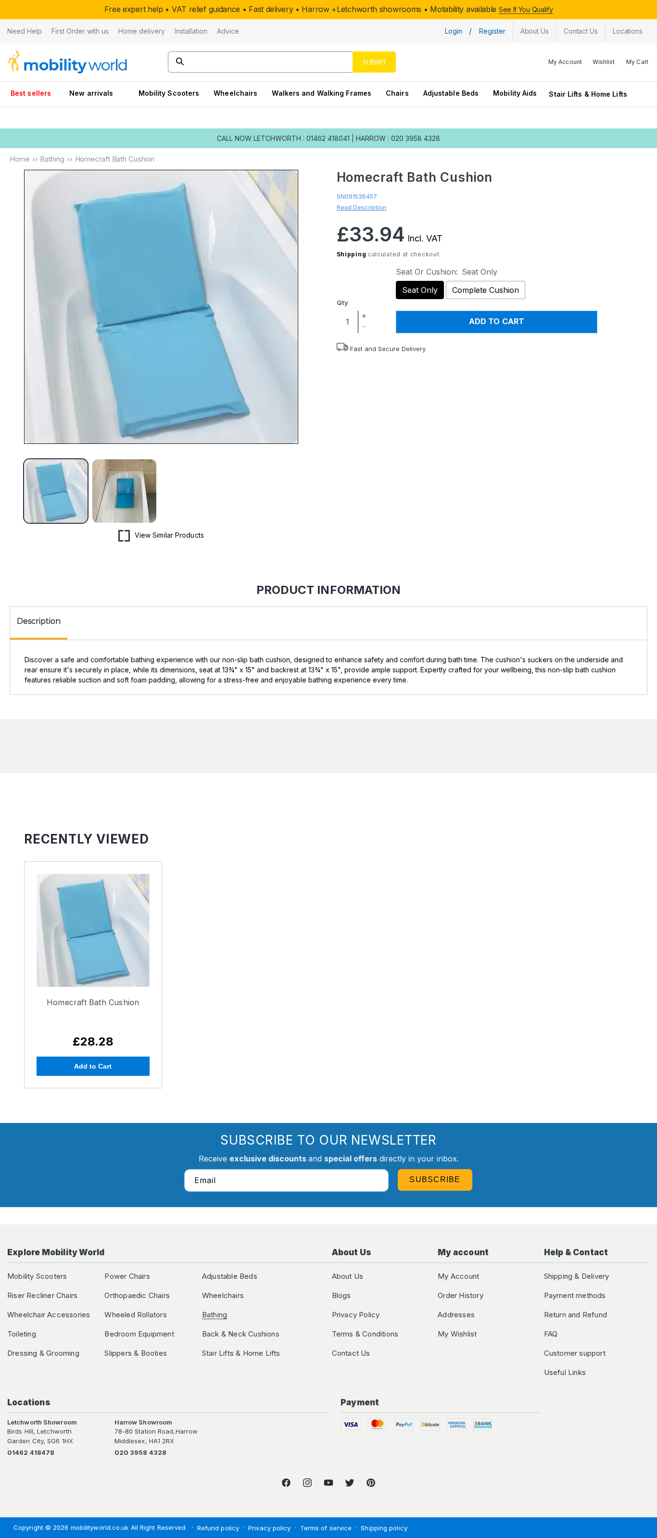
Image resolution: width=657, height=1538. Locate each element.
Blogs (341, 1295)
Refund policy (218, 1528)
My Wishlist (457, 1333)
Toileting (21, 1333)
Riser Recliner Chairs (42, 1295)
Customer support (575, 1353)
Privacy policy (269, 1528)
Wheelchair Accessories (48, 1314)
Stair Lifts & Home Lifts (588, 94)
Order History (460, 1295)
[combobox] (281, 62)
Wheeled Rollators (135, 1314)
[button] (24, 31)
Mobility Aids (515, 93)
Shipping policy (384, 1528)
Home (20, 159)
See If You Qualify (526, 9)
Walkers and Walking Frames (321, 93)
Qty (342, 302)
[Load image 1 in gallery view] (56, 491)
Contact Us (351, 1353)
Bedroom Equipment (139, 1333)
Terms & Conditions (365, 1333)
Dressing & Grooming (43, 1353)
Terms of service (326, 1528)
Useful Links (565, 1372)
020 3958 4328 (140, 1452)
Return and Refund (575, 1314)
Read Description (362, 207)
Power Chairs (127, 1276)
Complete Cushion (485, 290)
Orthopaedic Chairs (137, 1295)
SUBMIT (374, 62)
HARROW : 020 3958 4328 (398, 138)
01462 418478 (30, 1452)
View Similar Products (169, 535)
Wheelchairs (235, 93)
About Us (348, 1276)
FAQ (551, 1333)
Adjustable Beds (451, 93)
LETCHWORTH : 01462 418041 (301, 138)
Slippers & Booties (135, 1353)
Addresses (456, 1314)
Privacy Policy (356, 1314)
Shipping (351, 254)
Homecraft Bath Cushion (93, 1002)
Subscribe (435, 1179)
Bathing (52, 159)
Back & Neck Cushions (240, 1333)
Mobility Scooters (169, 93)
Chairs (397, 93)
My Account (458, 1276)
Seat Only (420, 290)
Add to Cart (93, 1066)
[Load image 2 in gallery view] (124, 491)
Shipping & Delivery (576, 1276)
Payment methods (575, 1295)
